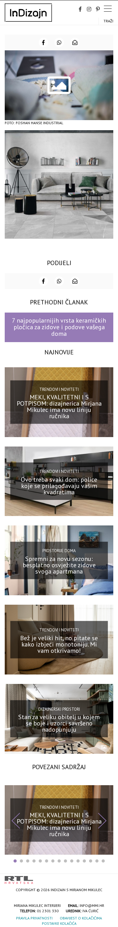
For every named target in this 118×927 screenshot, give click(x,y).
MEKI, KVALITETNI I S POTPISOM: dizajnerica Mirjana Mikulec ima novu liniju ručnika (59, 406)
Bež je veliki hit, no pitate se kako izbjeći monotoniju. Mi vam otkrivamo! (59, 644)
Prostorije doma (59, 550)
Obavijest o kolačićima (81, 918)
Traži (108, 21)
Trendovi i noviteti (59, 389)
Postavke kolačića (59, 923)
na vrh (107, 877)
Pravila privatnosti (34, 918)
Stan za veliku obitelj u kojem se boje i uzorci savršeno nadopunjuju (59, 723)
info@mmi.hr (92, 905)
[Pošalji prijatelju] (75, 42)
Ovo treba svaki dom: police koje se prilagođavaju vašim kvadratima (59, 485)
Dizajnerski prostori (59, 709)
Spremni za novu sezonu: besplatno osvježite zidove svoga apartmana (59, 565)
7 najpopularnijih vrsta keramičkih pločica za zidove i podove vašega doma (59, 327)
